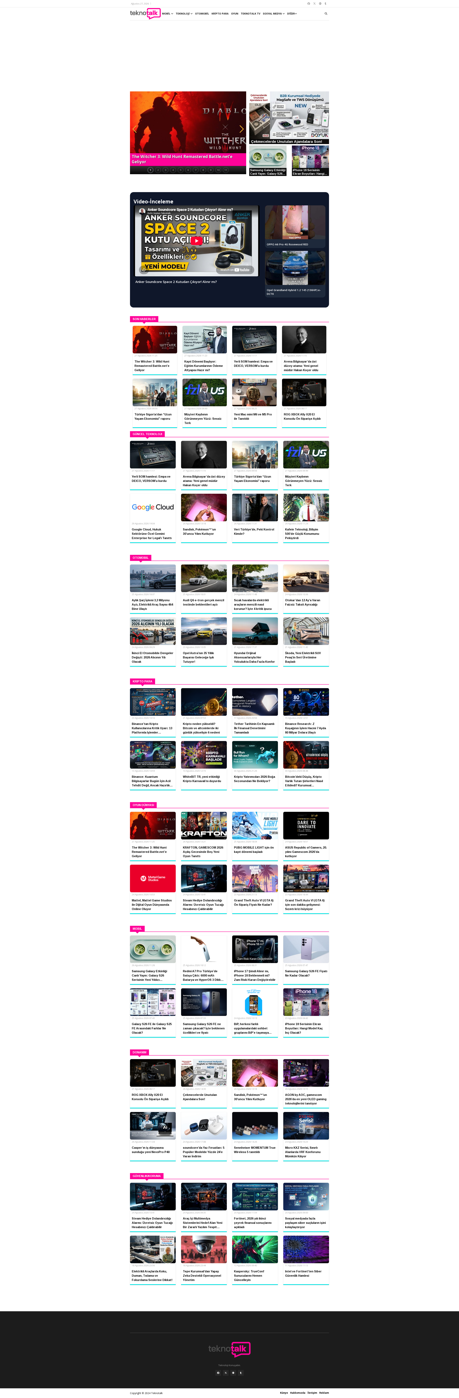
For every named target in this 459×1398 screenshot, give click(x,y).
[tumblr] (241, 1373)
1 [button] (150, 170)
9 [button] (210, 170)
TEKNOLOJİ (183, 13)
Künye (284, 1392)
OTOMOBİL (202, 13)
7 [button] (195, 170)
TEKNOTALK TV (250, 13)
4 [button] (173, 170)
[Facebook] (218, 1373)
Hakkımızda (297, 1392)
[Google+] (233, 1373)
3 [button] (165, 170)
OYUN (234, 13)
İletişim (312, 1392)
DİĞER (291, 13)
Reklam (324, 1392)
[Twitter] (226, 1373)
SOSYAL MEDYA (273, 13)
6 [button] (188, 170)
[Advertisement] (229, 58)
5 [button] (180, 170)
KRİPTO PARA (220, 13)
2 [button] (158, 170)
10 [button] (218, 170)
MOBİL (166, 13)
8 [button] (203, 170)
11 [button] (225, 170)
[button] (134, 129)
